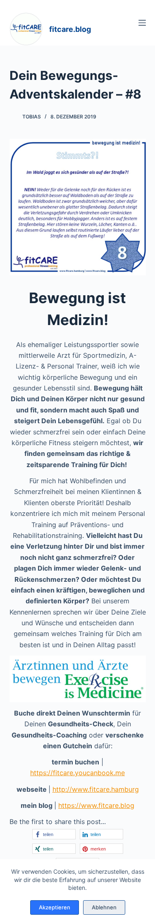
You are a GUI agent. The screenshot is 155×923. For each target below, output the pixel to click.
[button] (54, 834)
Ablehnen (104, 907)
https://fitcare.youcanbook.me (77, 773)
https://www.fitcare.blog (96, 805)
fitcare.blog (70, 29)
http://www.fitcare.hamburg (95, 789)
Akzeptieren (54, 907)
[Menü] (142, 23)
